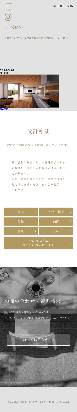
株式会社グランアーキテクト (34, 402)
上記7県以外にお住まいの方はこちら (38, 243)
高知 (21, 221)
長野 (56, 221)
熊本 (21, 211)
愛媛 (21, 231)
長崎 (56, 231)
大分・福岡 (56, 211)
